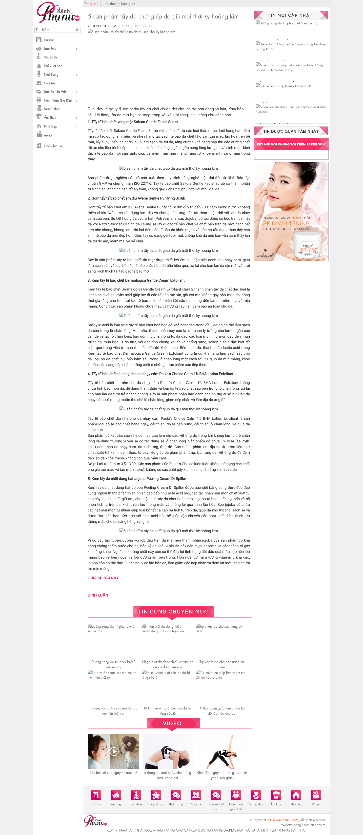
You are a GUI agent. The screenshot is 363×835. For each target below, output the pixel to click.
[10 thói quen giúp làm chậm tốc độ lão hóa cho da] (221, 677)
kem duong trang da (209, 830)
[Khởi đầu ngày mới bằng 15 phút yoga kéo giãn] (222, 751)
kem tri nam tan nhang (127, 830)
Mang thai (52, 109)
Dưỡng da (128, 3)
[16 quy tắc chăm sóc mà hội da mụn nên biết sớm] (113, 677)
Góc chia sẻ (53, 146)
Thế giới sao (53, 65)
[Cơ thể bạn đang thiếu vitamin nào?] (283, 86)
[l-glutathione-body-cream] (291, 261)
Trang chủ (91, 3)
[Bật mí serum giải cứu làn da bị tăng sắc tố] (167, 677)
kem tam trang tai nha (248, 830)
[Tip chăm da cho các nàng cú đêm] (221, 631)
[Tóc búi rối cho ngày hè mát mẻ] (114, 751)
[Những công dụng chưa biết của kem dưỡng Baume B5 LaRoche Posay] (292, 70)
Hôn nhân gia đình (58, 100)
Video (48, 135)
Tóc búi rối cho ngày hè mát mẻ (113, 772)
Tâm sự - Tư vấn (55, 91)
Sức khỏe (50, 57)
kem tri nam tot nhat (287, 830)
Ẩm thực (50, 117)
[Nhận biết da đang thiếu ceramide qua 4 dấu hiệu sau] (167, 631)
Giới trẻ (49, 83)
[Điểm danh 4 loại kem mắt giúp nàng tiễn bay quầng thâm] (292, 49)
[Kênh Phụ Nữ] (58, 21)
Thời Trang (51, 74)
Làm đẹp (50, 48)
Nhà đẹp (50, 126)
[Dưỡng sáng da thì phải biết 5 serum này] (113, 631)
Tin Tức (49, 39)
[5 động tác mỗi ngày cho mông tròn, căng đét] (168, 751)
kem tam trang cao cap (169, 830)
